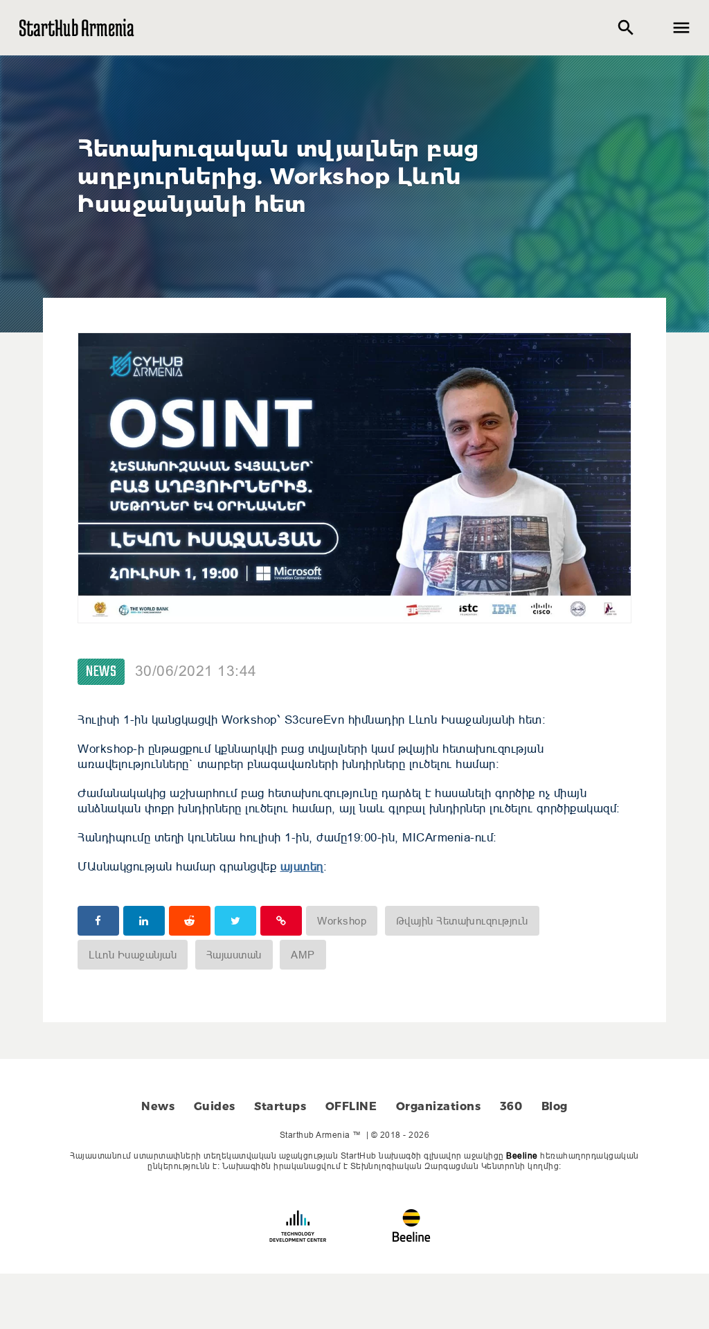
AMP (303, 955)
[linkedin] (144, 921)
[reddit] (189, 921)
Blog (554, 1106)
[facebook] (98, 921)
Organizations (438, 1106)
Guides (214, 1106)
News (101, 671)
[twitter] (235, 921)
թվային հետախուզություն (462, 921)
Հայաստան (234, 955)
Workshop (341, 921)
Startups (280, 1106)
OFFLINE (351, 1106)
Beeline (522, 1155)
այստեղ (301, 866)
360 (511, 1106)
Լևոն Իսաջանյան (133, 955)
